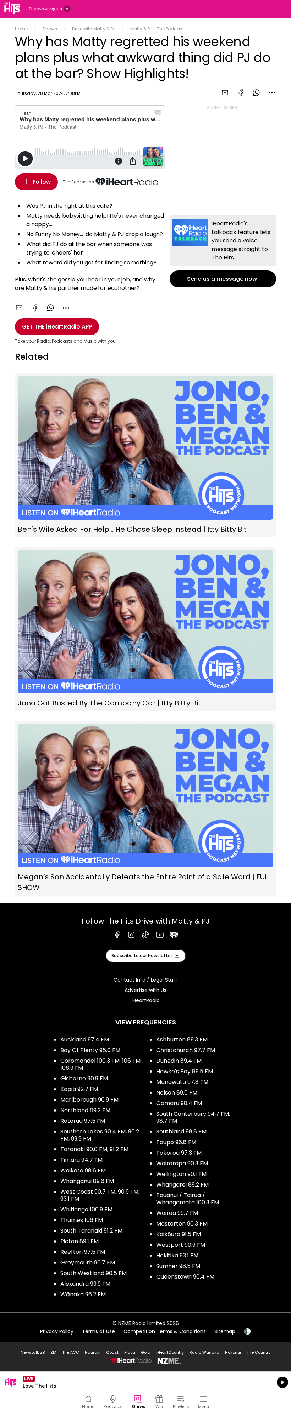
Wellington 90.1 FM (181, 1174)
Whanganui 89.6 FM (87, 1181)
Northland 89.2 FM (85, 1110)
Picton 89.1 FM (79, 1241)
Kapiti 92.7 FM (79, 1089)
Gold (145, 1352)
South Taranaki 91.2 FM (91, 1231)
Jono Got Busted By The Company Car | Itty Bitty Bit (145, 629)
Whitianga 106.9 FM (86, 1209)
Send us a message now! (223, 251)
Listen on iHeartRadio (145, 1382)
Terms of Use (98, 1331)
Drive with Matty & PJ (93, 29)
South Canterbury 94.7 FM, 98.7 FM (193, 1117)
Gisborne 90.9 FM (84, 1078)
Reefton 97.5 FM (82, 1252)
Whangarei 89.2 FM (182, 1185)
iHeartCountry (170, 1352)
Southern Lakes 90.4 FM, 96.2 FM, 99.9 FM (99, 1135)
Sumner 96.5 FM (178, 1266)
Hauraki (92, 1352)
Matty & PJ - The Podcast (157, 29)
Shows (50, 29)
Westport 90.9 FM (180, 1245)
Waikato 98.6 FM (83, 1170)
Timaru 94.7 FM (81, 1160)
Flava (129, 1352)
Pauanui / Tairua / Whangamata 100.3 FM (187, 1198)
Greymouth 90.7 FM (87, 1262)
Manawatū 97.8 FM (182, 1082)
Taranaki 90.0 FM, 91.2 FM (94, 1149)
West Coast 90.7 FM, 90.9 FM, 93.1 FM (99, 1195)
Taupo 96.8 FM (176, 1142)
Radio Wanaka (204, 1352)
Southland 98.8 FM (181, 1131)
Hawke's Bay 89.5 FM (184, 1071)
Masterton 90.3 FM (182, 1223)
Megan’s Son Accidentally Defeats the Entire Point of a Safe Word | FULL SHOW (145, 808)
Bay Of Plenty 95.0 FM (90, 1050)
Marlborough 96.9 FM (89, 1100)
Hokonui (233, 1352)
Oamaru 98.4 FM (179, 1103)
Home (21, 29)
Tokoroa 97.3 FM (179, 1153)
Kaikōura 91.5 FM (178, 1234)
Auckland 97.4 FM (84, 1039)
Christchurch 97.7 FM (185, 1050)
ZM (53, 1352)
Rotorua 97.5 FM (82, 1121)
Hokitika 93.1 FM (177, 1255)
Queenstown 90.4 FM (185, 1277)
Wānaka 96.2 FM (83, 1294)
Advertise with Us (145, 990)
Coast (112, 1352)
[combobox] (272, 92)
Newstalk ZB (33, 1352)
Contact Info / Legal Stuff (145, 979)
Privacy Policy (56, 1331)
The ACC (70, 1352)
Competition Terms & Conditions (164, 1331)
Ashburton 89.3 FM (182, 1039)
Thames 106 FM (81, 1220)
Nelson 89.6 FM (176, 1093)
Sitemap (224, 1331)
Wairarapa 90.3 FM (182, 1163)
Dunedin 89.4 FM (179, 1061)
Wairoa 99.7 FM (177, 1213)
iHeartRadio (146, 1000)
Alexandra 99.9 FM (85, 1284)
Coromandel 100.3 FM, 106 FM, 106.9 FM (101, 1064)
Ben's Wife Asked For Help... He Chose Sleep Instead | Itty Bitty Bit (145, 455)
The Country (258, 1352)
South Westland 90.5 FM (93, 1273)
